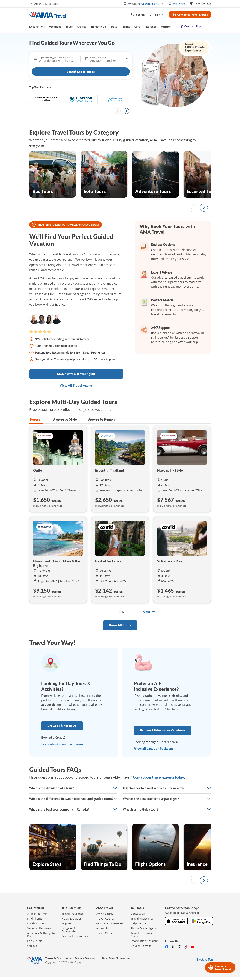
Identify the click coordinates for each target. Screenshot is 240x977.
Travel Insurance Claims (142, 935)
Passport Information (75, 936)
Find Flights (34, 918)
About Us (102, 928)
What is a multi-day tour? (140, 809)
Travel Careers (105, 933)
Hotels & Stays (36, 923)
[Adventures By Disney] (46, 99)
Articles (166, 26)
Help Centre (138, 923)
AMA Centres (104, 913)
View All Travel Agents (76, 385)
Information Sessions (144, 941)
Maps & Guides (72, 918)
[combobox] (56, 59)
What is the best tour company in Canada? (59, 809)
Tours (69, 26)
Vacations (55, 26)
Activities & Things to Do (41, 935)
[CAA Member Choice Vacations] (115, 99)
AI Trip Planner (37, 913)
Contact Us (138, 913)
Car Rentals (34, 941)
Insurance (150, 26)
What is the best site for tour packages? (151, 799)
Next (149, 611)
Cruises (81, 26)
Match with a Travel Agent (76, 374)
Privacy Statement (86, 958)
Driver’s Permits (141, 946)
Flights (126, 26)
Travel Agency (105, 918)
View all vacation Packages (153, 748)
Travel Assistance (142, 918)
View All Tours (120, 625)
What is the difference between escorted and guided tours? (71, 799)
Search (138, 14)
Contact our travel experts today (158, 777)
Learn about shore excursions (62, 744)
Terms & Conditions (58, 958)
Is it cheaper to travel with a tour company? (153, 788)
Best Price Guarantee (116, 958)
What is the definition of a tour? (51, 788)
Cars (137, 26)
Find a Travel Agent (143, 928)
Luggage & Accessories (69, 930)
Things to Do (98, 26)
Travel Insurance (73, 913)
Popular (36, 419)
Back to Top (204, 959)
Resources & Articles (109, 923)
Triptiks (67, 923)
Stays (114, 26)
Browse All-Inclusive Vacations (162, 730)
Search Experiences (81, 71)
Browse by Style (64, 419)
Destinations (37, 26)
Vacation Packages (39, 928)
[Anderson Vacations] (81, 99)
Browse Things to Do (62, 725)
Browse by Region (101, 419)
